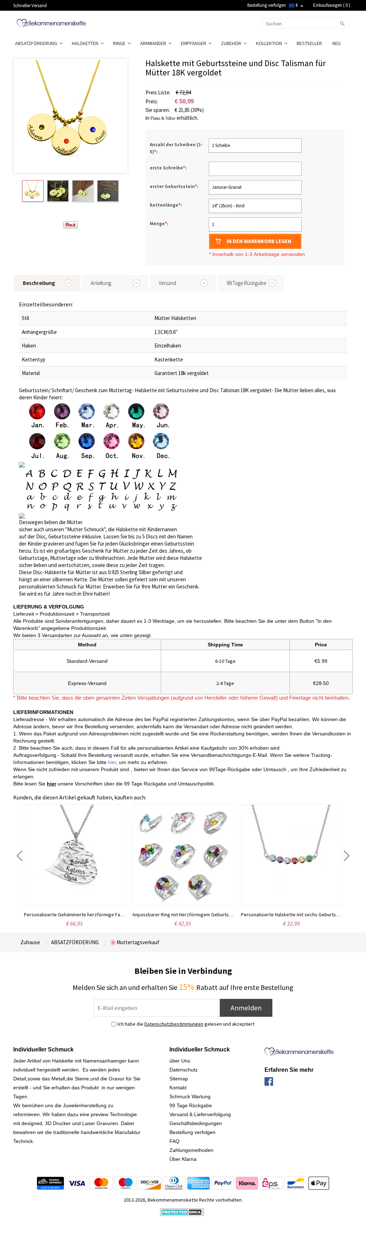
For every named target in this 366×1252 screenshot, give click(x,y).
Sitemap (178, 1078)
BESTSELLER (310, 43)
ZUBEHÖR (232, 43)
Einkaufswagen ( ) (331, 5)
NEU (337, 43)
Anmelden (246, 1007)
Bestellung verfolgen (266, 5)
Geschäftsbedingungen (195, 1123)
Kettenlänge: (166, 205)
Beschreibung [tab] (39, 283)
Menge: (159, 224)
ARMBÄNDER (154, 43)
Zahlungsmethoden (191, 1150)
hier (51, 784)
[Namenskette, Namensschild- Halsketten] (51, 22)
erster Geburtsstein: (174, 186)
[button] (19, 856)
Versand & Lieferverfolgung (200, 1114)
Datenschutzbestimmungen (173, 1024)
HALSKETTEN (86, 43)
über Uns (179, 1061)
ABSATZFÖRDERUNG (37, 43)
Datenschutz (183, 1070)
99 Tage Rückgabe (190, 1105)
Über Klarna (183, 1159)
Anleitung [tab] (101, 283)
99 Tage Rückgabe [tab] (246, 283)
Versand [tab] (167, 283)
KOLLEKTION (270, 43)
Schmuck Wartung (190, 1096)
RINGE (120, 43)
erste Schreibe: (169, 168)
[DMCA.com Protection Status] (182, 1211)
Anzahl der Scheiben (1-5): (176, 148)
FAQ (174, 1141)
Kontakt (178, 1087)
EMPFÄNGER (194, 43)
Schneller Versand (30, 6)
